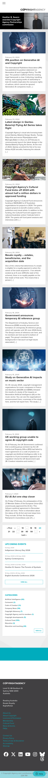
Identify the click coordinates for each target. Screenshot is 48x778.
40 (27, 531)
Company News (11, 608)
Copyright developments (14, 617)
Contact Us (7, 735)
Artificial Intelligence (13, 599)
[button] (3, 4)
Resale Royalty (9, 703)
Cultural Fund (10, 620)
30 (22, 531)
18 (31, 528)
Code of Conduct (11, 605)
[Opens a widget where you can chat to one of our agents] (39, 774)
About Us (6, 713)
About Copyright (9, 715)
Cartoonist (9, 602)
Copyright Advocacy (12, 611)
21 (9, 531)
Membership (8, 721)
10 (23, 528)
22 (13, 531)
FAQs (5, 728)
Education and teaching (14, 626)
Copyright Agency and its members (18, 614)
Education (8, 623)
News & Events (9, 726)
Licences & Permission (12, 718)
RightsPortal (8, 706)
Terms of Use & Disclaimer (13, 741)
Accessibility (8, 743)
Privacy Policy (8, 738)
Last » (24, 535)
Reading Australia (10, 700)
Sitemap (6, 746)
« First (9, 528)
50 (31, 531)
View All (24, 582)
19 (35, 528)
